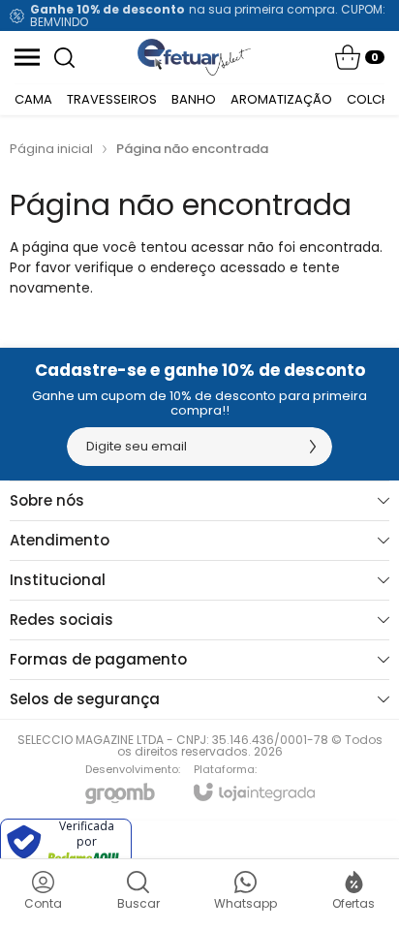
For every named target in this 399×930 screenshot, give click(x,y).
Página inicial (51, 149)
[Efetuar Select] (194, 57)
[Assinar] (312, 446)
